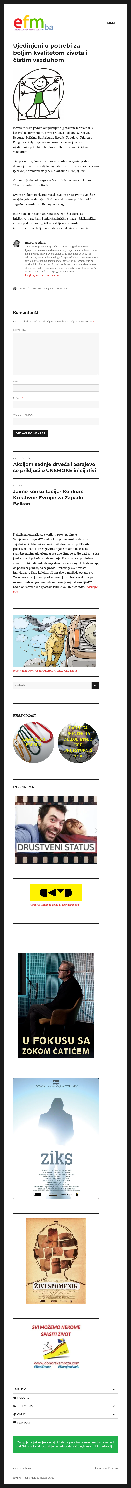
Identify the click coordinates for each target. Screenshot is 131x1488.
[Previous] (16, 742)
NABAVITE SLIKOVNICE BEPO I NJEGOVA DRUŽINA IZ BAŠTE (45, 670)
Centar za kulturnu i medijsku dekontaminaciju (54, 904)
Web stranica (23, 414)
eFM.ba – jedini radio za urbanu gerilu (33, 1477)
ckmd (69, 288)
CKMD (29, 1468)
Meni (111, 23)
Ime (16, 381)
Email (18, 398)
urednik (22, 288)
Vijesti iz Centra (54, 288)
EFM (15, 1468)
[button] (15, 829)
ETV (22, 1468)
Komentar (21, 330)
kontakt (113, 1468)
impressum (101, 1468)
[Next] (95, 742)
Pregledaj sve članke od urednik (42, 275)
